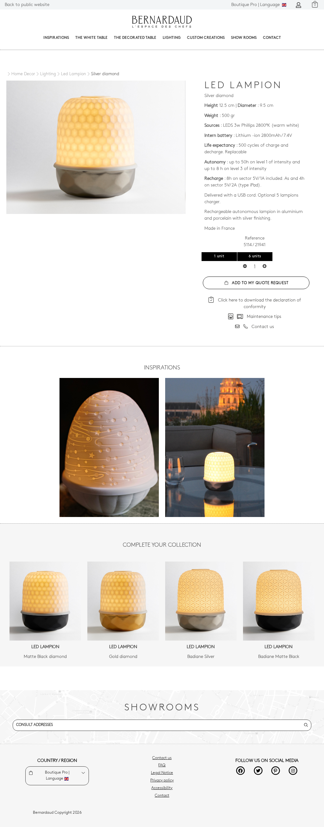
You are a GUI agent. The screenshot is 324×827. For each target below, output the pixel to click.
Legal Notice (162, 773)
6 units (255, 256)
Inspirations (56, 38)
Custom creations (206, 38)
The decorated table (135, 38)
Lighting (172, 38)
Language (256, 5)
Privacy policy (162, 780)
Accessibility (161, 788)
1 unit (219, 256)
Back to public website (27, 5)
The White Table (91, 38)
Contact (272, 38)
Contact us (161, 758)
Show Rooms (244, 38)
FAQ (161, 765)
